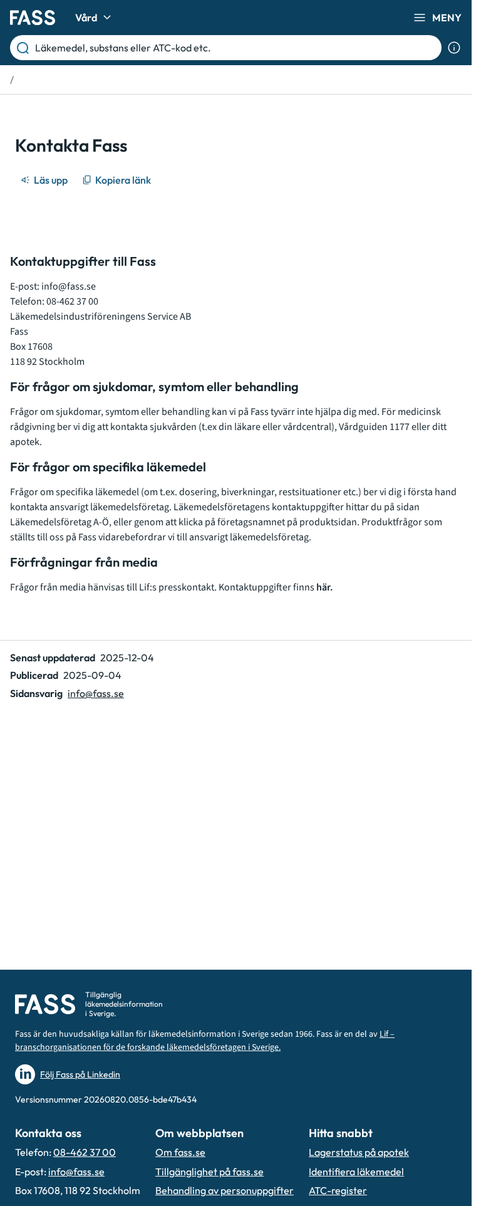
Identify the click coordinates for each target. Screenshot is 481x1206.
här (323, 587)
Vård (86, 17)
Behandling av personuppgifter (224, 1190)
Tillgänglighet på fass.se (209, 1171)
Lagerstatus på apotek (359, 1152)
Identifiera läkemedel (356, 1171)
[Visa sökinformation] (454, 47)
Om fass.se (180, 1152)
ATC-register (338, 1190)
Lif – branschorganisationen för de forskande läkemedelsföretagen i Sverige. (205, 1041)
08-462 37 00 (84, 1152)
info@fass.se (68, 286)
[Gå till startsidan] (32, 17)
